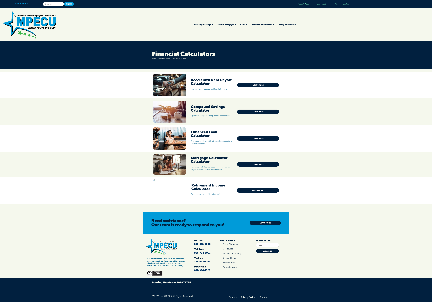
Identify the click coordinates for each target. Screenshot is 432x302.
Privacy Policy (248, 297)
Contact (346, 4)
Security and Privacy (232, 253)
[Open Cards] (247, 24)
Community (322, 4)
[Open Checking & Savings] (213, 24)
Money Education (164, 59)
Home (154, 59)
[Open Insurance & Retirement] (274, 24)
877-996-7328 (202, 270)
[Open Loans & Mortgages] (235, 24)
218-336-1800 (202, 244)
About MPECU (303, 4)
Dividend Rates (229, 258)
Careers (233, 297)
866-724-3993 (202, 252)
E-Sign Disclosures (231, 244)
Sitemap (264, 297)
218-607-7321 (202, 261)
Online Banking (230, 267)
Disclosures (228, 249)
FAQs (336, 4)
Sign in (69, 4)
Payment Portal (229, 263)
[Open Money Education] (295, 24)
